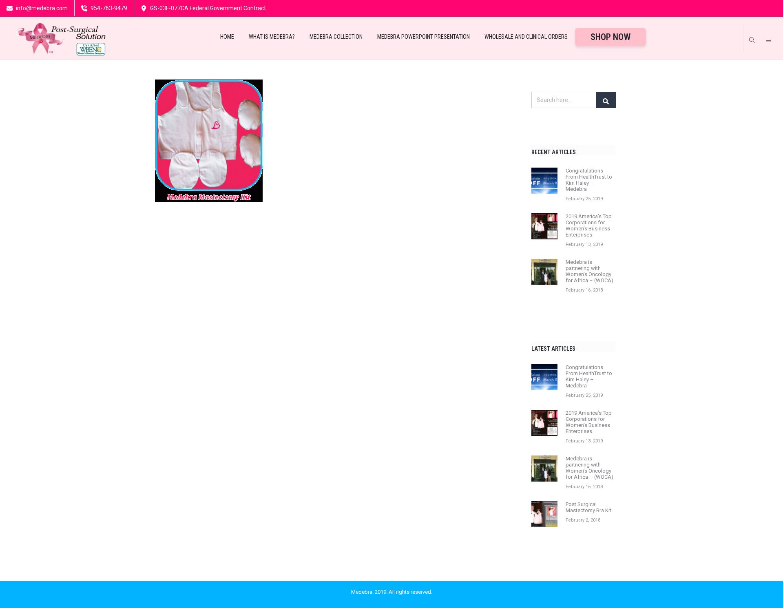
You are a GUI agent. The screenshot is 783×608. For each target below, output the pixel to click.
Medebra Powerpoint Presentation (423, 36)
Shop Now (610, 37)
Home (227, 36)
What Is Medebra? (272, 36)
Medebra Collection (336, 36)
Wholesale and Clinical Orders (526, 36)
